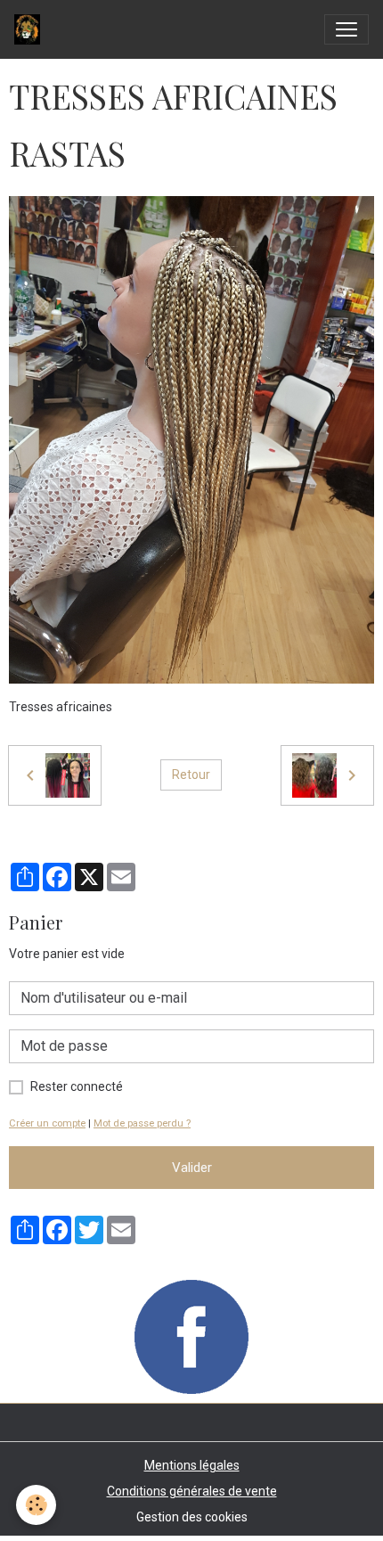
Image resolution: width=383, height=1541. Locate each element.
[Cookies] (36, 1505)
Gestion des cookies (192, 1517)
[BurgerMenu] (346, 29)
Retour (191, 774)
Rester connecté (76, 1086)
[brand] (30, 29)
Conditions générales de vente (192, 1491)
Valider (192, 1168)
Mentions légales (192, 1465)
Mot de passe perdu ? (142, 1123)
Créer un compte (47, 1123)
